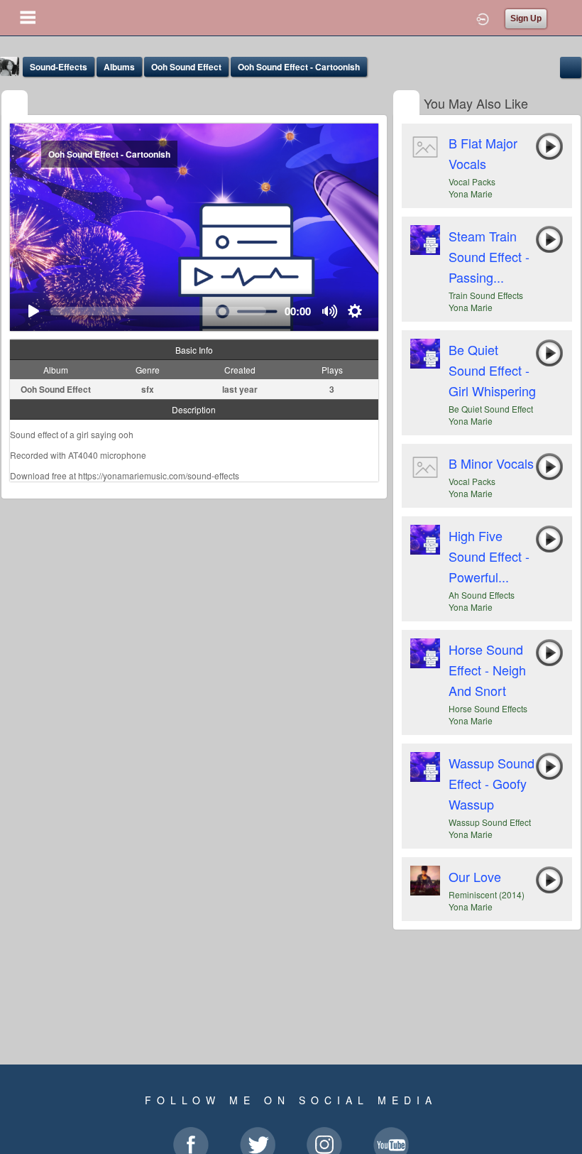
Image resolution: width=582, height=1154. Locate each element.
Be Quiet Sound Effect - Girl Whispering (492, 370)
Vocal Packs (472, 181)
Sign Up (526, 18)
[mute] (330, 311)
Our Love (475, 876)
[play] (33, 311)
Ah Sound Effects (482, 595)
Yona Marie (471, 193)
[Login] (483, 18)
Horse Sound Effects (488, 708)
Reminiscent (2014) (487, 894)
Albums (119, 66)
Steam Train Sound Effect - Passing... (489, 256)
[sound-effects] (14, 104)
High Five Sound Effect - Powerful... (489, 556)
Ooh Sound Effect (186, 66)
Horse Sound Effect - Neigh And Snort (487, 670)
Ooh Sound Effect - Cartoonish (299, 66)
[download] (570, 66)
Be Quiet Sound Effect (491, 409)
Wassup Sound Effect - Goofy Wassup (491, 783)
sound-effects (58, 66)
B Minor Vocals (491, 463)
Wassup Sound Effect (490, 822)
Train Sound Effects (486, 295)
